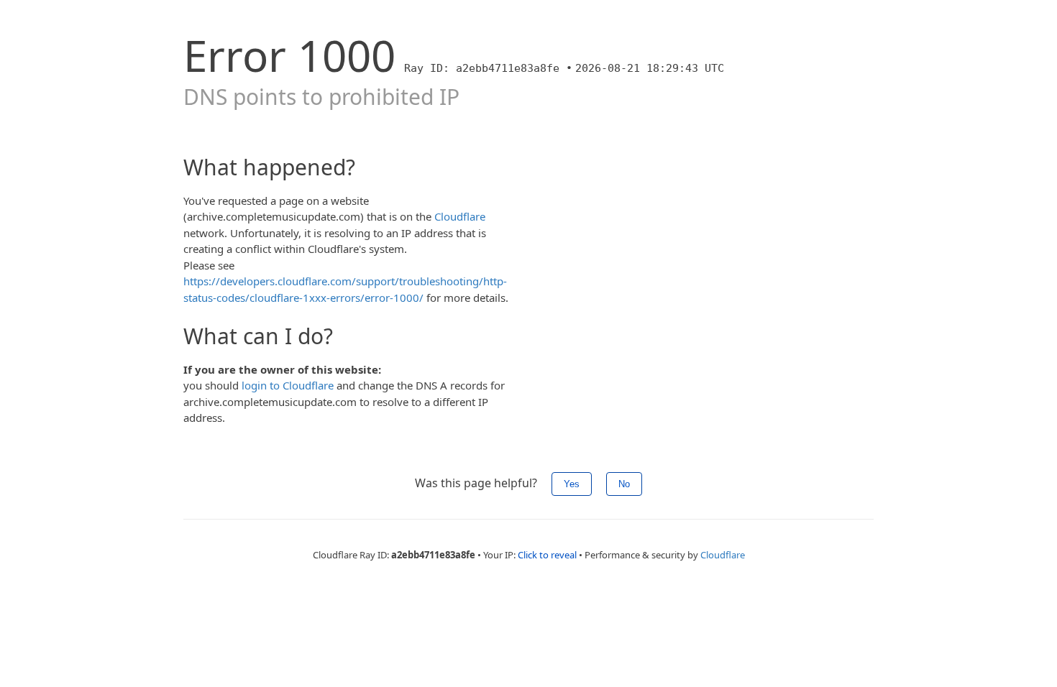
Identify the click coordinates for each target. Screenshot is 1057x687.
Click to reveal (547, 554)
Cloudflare (459, 216)
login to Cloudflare (288, 385)
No (624, 484)
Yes (572, 484)
